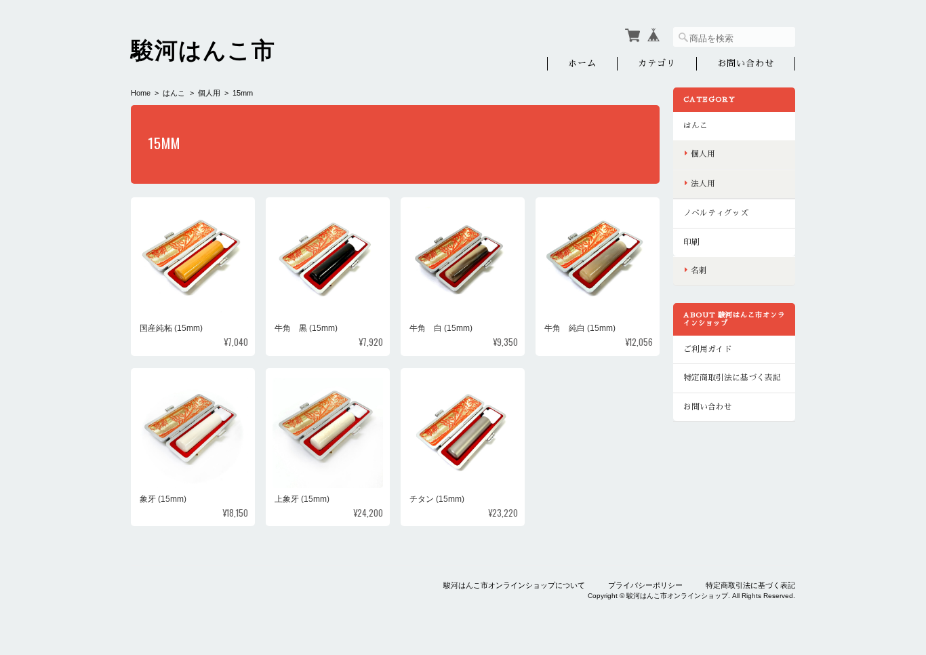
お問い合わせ (745, 63)
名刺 (699, 270)
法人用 (703, 184)
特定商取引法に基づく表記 (732, 378)
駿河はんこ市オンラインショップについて (514, 585)
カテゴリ (657, 63)
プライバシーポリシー (645, 585)
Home (140, 93)
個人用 (209, 93)
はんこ (174, 93)
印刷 (691, 242)
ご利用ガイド (707, 349)
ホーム (582, 63)
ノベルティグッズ (715, 213)
